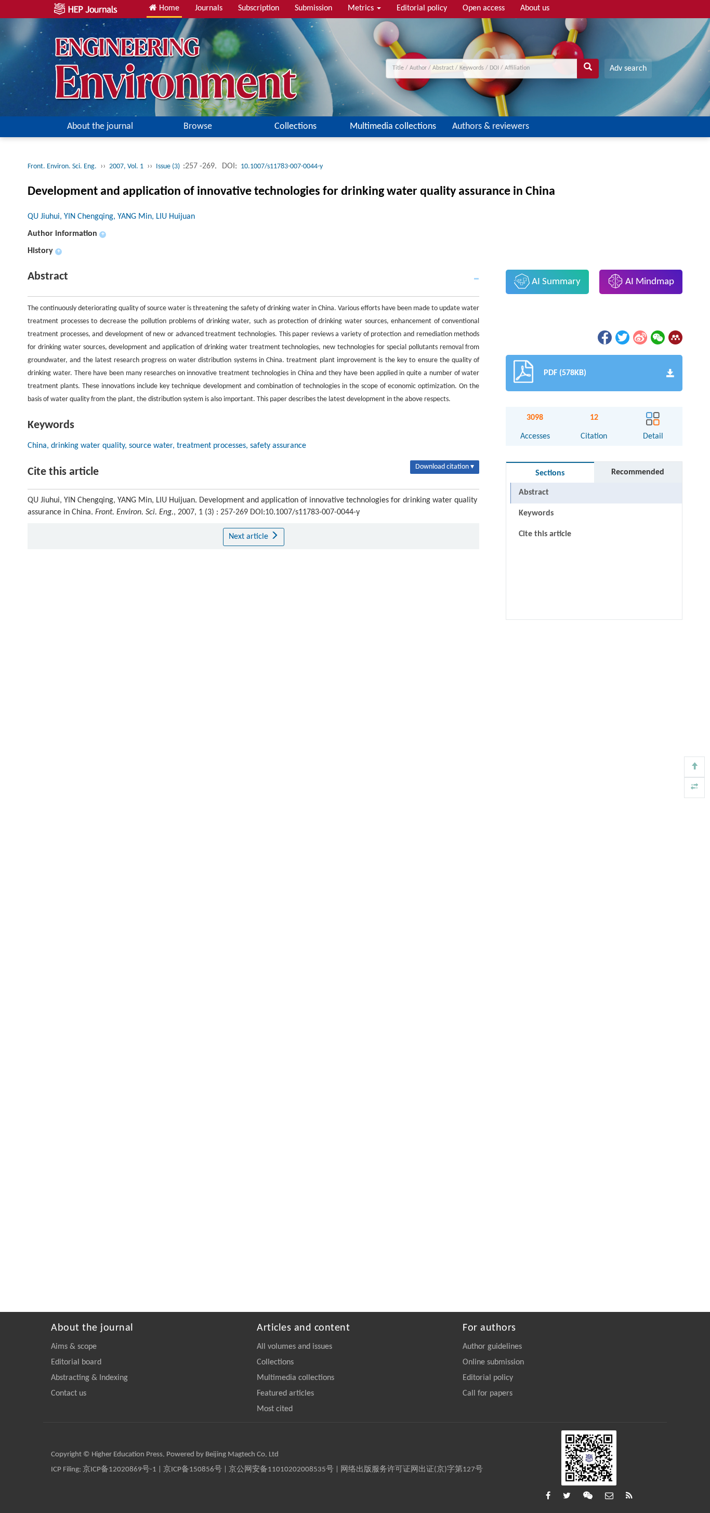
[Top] (694, 767)
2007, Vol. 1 (126, 166)
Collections (295, 126)
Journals (208, 8)
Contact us (68, 1393)
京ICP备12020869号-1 (119, 1470)
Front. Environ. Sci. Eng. (62, 166)
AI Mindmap (648, 282)
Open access (484, 8)
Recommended (637, 472)
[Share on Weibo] (639, 337)
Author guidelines (492, 1347)
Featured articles (285, 1393)
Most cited (275, 1409)
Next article (249, 537)
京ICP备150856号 (192, 1470)
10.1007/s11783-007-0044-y (282, 166)
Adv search (628, 68)
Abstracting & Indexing (89, 1378)
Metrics (362, 8)
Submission (313, 8)
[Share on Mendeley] (674, 337)
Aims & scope (74, 1347)
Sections (549, 473)
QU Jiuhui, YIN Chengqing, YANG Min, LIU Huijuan (111, 217)
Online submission (493, 1362)
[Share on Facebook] (604, 337)
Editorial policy (422, 8)
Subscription (258, 8)
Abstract (534, 492)
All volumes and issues (294, 1347)
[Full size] (694, 787)
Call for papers (487, 1393)
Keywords (536, 513)
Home (168, 8)
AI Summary (555, 282)
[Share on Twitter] (621, 337)
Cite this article (545, 534)
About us (534, 8)
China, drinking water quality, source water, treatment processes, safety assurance (167, 446)
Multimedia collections (393, 126)
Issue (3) (168, 166)
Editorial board (76, 1362)
